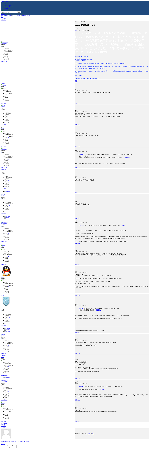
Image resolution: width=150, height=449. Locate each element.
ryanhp (2, 128)
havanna (2, 277)
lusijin (2, 246)
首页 (2, 15)
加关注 (2, 61)
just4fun (2, 335)
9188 (9, 317)
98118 (2, 195)
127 (8, 116)
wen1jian (3, 170)
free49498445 (4, 43)
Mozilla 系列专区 (7, 15)
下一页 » (4, 20)
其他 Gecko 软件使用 (16, 15)
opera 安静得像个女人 (27, 15)
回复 (2, 17)
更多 (76, 30)
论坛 (5, 4)
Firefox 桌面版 (7, 5)
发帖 (2, 424)
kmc (2, 307)
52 (8, 137)
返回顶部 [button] (3, 444)
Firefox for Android (8, 6)
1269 (9, 205)
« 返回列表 (3, 18)
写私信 (5, 61)
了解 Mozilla (26, 441)
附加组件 (6, 8)
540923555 (3, 85)
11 (8, 413)
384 (8, 53)
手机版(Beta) (20, 441)
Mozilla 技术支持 (9, 441)
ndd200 (2, 357)
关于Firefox (3, 441)
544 (8, 286)
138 (8, 256)
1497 (9, 345)
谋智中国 (15, 441)
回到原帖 (127, 157)
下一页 (5, 423)
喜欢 (79, 103)
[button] (76, 80)
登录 (2, 14)
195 (8, 366)
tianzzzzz (3, 403)
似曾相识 (3, 106)
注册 (4, 14)
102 (8, 180)
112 (8, 94)
